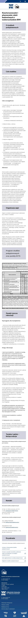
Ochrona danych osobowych (8, 608)
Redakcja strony (5, 606)
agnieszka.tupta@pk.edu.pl (12, 527)
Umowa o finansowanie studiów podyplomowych (9, 548)
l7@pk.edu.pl (4, 589)
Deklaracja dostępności (6, 602)
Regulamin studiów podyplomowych (10, 560)
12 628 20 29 (6, 587)
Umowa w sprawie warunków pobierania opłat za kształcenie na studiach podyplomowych (11, 553)
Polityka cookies (5, 604)
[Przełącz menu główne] (25, 1)
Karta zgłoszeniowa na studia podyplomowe (12, 558)
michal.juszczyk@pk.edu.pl (12, 510)
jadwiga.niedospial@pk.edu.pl (12, 522)
